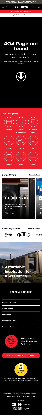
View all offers (34, 175)
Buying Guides (7, 308)
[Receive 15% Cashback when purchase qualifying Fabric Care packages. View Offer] (18, 198)
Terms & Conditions (22, 396)
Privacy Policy (11, 396)
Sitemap (32, 396)
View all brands (34, 228)
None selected (27, 11)
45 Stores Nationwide (23, 15)
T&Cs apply (7, 378)
